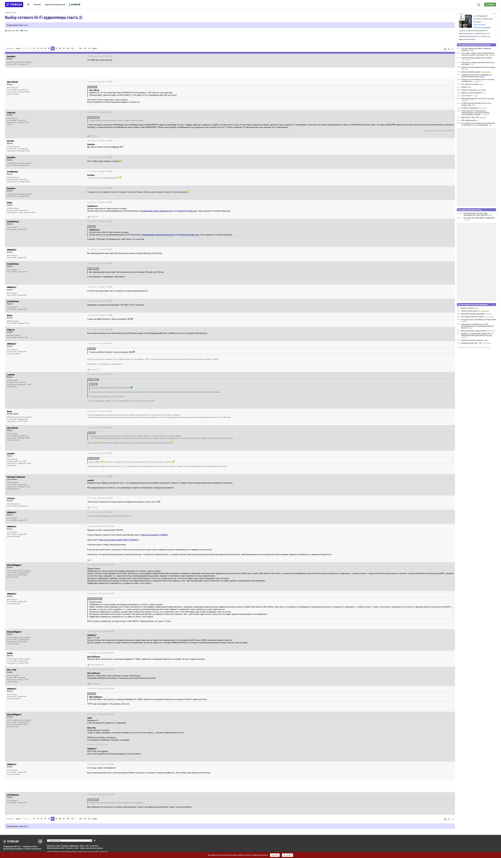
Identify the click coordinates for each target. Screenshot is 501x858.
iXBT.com (50, 852)
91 (34, 48)
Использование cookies (55, 848)
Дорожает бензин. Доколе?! (471, 93)
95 (49, 48)
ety (103, 665)
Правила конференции (70, 846)
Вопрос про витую (467, 308)
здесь (26, 25)
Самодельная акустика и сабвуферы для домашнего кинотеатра (476, 76)
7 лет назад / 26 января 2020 (99, 188)
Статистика (94, 846)
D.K (91, 560)
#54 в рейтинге (25, 571)
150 (84, 48)
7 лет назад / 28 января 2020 (99, 329)
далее (95, 48)
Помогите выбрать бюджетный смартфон (476, 58)
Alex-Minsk (94, 507)
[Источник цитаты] (89, 87)
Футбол (464, 87)
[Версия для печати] (445, 49)
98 (60, 48)
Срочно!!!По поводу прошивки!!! (473, 314)
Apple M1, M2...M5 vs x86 (470, 117)
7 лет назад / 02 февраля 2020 (100, 764)
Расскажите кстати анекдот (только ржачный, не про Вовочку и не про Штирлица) (478, 124)
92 (38, 48)
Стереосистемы (11, 12)
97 (56, 48)
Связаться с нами (53, 846)
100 (68, 48)
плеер (25, 30)
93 (42, 48)
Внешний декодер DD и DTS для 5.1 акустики (477, 99)
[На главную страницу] (14, 4)
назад (18, 48)
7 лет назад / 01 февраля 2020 (100, 526)
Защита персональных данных (91, 848)
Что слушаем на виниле (470, 84)
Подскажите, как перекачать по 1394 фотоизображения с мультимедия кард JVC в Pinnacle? (477, 326)
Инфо (451, 56)
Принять (274, 855)
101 (72, 48)
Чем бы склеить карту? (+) (470, 311)
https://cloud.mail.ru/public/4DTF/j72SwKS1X (119, 540)
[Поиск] (479, 4)
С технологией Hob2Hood (479, 25)
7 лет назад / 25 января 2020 (99, 56)
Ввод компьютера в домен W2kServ (474, 331)
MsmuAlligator (96, 665)
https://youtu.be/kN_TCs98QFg (154, 535)
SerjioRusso (94, 216)
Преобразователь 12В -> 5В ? (471, 343)
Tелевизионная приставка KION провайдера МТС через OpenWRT (476, 214)
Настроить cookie (72, 848)
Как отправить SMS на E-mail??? (473, 317)
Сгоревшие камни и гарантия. (472, 340)
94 (45, 48)
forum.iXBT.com (96, 852)
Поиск (82, 846)
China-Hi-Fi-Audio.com (187, 211)
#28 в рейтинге (27, 62)
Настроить (287, 855)
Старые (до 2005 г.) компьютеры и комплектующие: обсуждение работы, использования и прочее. (475, 112)
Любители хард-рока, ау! (470, 90)
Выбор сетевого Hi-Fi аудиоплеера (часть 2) (43, 17)
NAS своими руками (468, 120)
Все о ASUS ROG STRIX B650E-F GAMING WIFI (479, 218)
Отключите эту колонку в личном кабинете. (474, 347)
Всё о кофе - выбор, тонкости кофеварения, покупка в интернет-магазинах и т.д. (477, 54)
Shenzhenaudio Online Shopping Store (156, 211)
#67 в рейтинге (27, 417)
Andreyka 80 (94, 370)
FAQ (87, 846)
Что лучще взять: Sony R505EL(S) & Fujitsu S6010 (478, 320)
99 (64, 48)
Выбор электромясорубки (471, 72)
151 (89, 48)
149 (80, 48)
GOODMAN (94, 136)
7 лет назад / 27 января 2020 (99, 202)
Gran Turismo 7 (466, 96)
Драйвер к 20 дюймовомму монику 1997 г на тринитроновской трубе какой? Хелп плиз (477, 334)
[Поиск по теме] (449, 49)
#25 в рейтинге (25, 659)
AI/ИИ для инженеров (469, 108)
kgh (17, 30)
